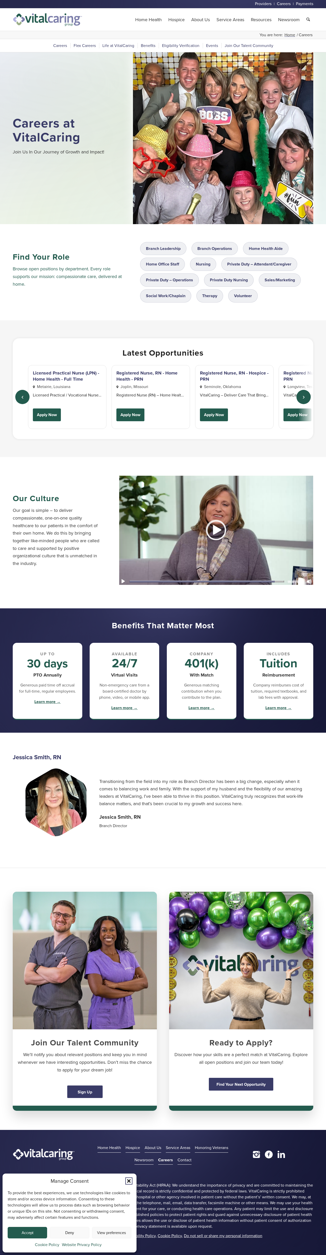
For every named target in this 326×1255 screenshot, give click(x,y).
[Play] (123, 581)
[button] (128, 1181)
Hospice (133, 1148)
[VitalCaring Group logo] (47, 19)
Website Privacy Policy (82, 1245)
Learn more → (47, 702)
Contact (185, 1160)
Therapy (209, 296)
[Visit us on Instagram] (256, 1154)
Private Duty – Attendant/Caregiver (259, 264)
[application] (216, 530)
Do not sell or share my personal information (223, 1236)
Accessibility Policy (139, 1236)
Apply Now (47, 415)
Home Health (109, 1148)
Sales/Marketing (280, 280)
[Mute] (309, 581)
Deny (69, 1232)
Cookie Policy (47, 1245)
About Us (153, 1148)
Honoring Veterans (211, 1148)
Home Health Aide (266, 248)
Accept (27, 1232)
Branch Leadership (163, 248)
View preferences (111, 1232)
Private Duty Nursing (229, 280)
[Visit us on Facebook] (269, 1154)
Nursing (203, 264)
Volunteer (243, 296)
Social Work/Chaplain (165, 296)
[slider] (206, 581)
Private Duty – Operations (169, 280)
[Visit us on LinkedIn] (281, 1154)
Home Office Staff (162, 264)
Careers (165, 1160)
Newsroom (144, 1160)
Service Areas (178, 1148)
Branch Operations (214, 248)
